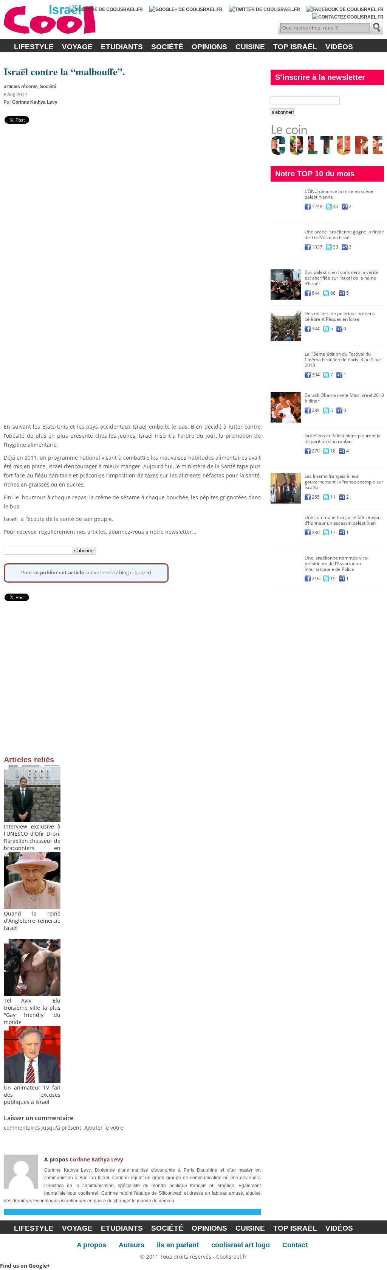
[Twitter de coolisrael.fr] (264, 9)
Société (167, 47)
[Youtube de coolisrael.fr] (106, 9)
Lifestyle (34, 47)
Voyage (77, 47)
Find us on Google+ (25, 1265)
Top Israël (295, 47)
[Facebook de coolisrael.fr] (345, 9)
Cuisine (250, 47)
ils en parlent (178, 1245)
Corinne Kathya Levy (34, 102)
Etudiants (122, 47)
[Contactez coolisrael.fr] (348, 17)
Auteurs (131, 1245)
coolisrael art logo (240, 1245)
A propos (91, 1245)
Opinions (209, 47)
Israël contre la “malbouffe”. (64, 71)
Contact (295, 1245)
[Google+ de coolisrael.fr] (186, 9)
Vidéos (339, 47)
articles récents (21, 86)
